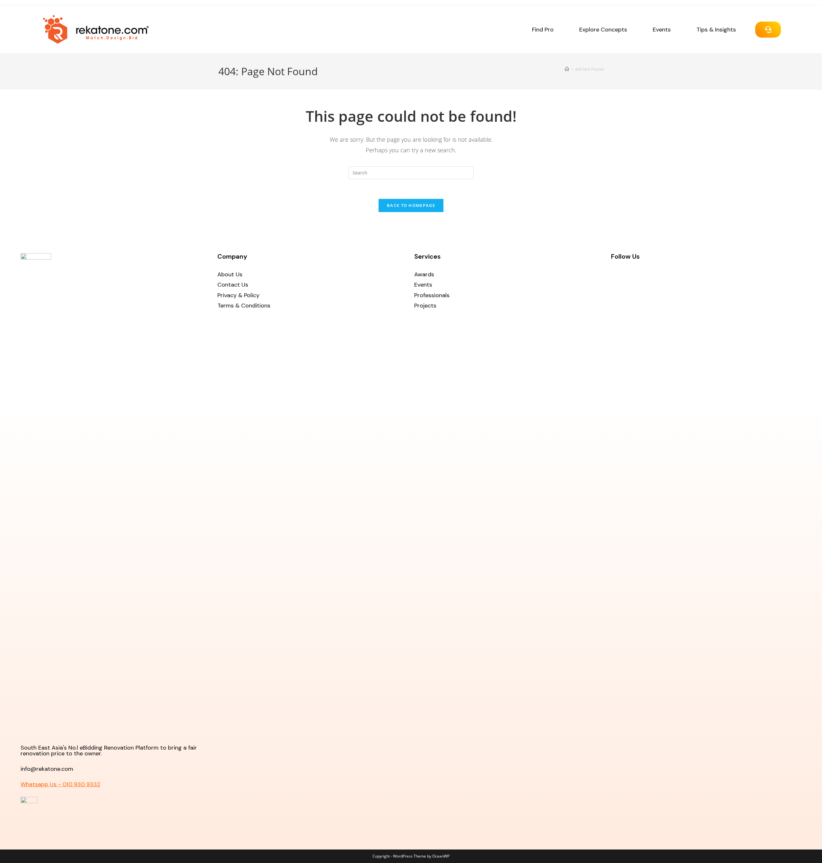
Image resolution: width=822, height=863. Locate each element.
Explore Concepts (603, 29)
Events (662, 29)
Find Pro (543, 29)
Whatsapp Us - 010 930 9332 (60, 784)
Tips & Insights (716, 29)
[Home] (567, 69)
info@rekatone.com (47, 769)
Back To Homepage (411, 205)
